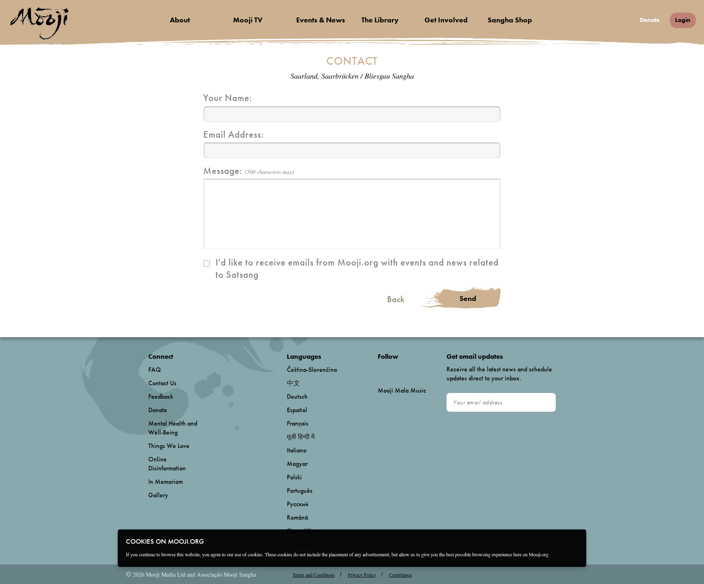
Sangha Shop (510, 19)
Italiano (296, 450)
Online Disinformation (167, 463)
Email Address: (233, 134)
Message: (248, 170)
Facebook (380, 370)
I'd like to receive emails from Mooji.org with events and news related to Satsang (357, 268)
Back (396, 299)
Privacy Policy (362, 574)
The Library (380, 19)
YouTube (395, 370)
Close (575, 541)
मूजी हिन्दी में (301, 437)
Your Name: (227, 97)
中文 (293, 383)
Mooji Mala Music (402, 390)
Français (297, 423)
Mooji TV (247, 19)
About (180, 19)
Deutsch (297, 396)
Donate (650, 20)
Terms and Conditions (314, 574)
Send (468, 298)
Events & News (320, 19)
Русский (297, 504)
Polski (294, 477)
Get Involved (446, 19)
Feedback (160, 396)
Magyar (297, 463)
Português (299, 490)
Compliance (400, 574)
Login (683, 20)
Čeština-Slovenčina (312, 369)
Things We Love (168, 445)
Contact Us (162, 383)
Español (297, 410)
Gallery (158, 495)
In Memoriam (165, 481)
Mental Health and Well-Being (172, 428)
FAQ (154, 369)
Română (297, 517)
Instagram (412, 370)
